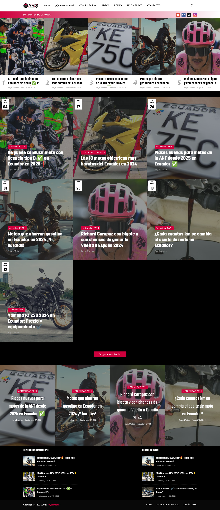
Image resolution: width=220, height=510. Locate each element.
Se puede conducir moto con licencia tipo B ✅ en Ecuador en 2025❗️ (24, 81)
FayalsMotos (14, 169)
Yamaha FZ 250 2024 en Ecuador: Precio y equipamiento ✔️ (31, 321)
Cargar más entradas (110, 354)
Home (149, 505)
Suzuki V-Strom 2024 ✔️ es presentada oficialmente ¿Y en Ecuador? (176, 490)
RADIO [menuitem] (118, 5)
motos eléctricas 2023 (93, 152)
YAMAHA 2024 (16, 309)
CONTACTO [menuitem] (154, 5)
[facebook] (184, 15)
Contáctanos (189, 505)
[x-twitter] (189, 15)
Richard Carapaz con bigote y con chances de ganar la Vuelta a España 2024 (200, 81)
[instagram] (195, 15)
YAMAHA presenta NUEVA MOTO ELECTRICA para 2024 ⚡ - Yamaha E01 (57, 475)
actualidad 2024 (164, 146)
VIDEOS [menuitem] (105, 5)
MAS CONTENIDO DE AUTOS (37, 15)
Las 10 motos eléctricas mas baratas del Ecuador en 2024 (69, 81)
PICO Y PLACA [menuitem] (134, 5)
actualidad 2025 (17, 146)
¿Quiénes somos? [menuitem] (64, 5)
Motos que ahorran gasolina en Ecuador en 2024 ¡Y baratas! (154, 81)
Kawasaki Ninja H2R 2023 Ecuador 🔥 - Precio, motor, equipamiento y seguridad (56, 459)
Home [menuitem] (47, 5)
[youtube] (178, 15)
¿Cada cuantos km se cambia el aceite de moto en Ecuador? (183, 240)
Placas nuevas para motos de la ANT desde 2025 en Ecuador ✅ (112, 81)
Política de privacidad (167, 505)
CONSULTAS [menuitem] (86, 5)
